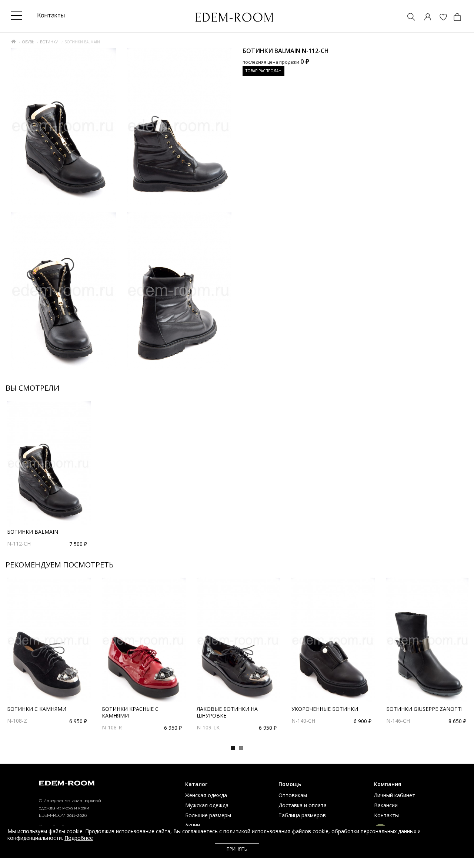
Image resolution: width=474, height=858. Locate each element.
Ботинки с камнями (36, 708)
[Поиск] (407, 17)
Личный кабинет (394, 795)
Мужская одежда (206, 805)
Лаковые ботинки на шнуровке (227, 712)
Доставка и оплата (302, 805)
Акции (192, 825)
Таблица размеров (302, 815)
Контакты (386, 815)
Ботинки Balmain (32, 531)
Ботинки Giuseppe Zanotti (424, 708)
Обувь (28, 41)
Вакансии (386, 805)
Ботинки (49, 41)
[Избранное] (439, 17)
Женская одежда (206, 795)
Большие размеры (208, 815)
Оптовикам (292, 795)
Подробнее (78, 837)
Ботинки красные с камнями (130, 712)
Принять (237, 849)
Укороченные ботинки (324, 708)
